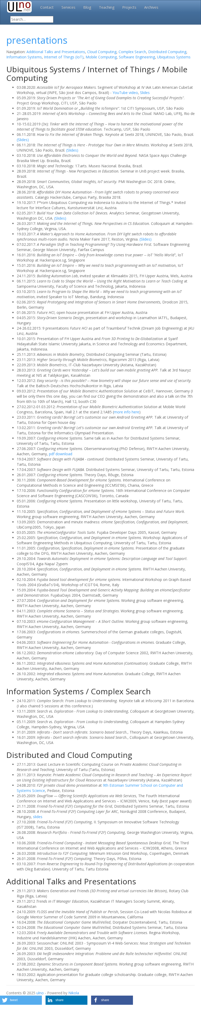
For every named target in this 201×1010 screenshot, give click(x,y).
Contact (47, 7)
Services (68, 7)
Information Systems (24, 56)
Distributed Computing (167, 51)
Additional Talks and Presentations (55, 51)
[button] (21, 1000)
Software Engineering (137, 56)
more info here (126, 411)
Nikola (73, 992)
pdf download (60, 453)
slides (37, 816)
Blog (87, 7)
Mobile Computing (101, 56)
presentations (37, 40)
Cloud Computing (101, 51)
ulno (40, 992)
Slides (145, 92)
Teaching (106, 7)
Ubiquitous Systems (174, 56)
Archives (151, 7)
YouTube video (125, 92)
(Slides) (23, 139)
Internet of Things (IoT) (63, 56)
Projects (129, 7)
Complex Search (132, 51)
